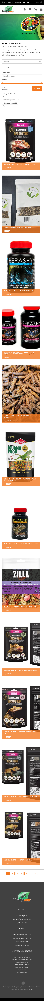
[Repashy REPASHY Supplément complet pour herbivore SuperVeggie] (21, 330)
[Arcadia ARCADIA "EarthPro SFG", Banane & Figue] (21, 647)
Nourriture (13, 46)
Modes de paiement (22, 962)
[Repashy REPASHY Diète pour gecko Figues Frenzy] (21, 520)
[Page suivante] (36, 873)
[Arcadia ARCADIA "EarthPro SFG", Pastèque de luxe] (21, 710)
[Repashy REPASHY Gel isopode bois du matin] (21, 267)
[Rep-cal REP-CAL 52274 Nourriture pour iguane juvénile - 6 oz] (21, 457)
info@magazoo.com (23, 2)
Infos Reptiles (22, 972)
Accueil (4, 46)
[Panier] (35, 9)
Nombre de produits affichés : (10, 103)
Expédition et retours (22, 965)
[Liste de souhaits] (30, 9)
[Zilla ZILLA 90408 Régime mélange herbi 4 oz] (21, 583)
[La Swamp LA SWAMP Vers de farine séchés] (21, 204)
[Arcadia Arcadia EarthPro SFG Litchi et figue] (21, 141)
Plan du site (22, 970)
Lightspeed (29, 989)
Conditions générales (22, 957)
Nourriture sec (22, 46)
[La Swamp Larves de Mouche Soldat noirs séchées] (21, 394)
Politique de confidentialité (22, 960)
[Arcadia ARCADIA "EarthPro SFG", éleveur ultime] (21, 773)
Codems (16, 989)
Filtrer (37, 88)
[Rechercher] (39, 61)
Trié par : (4, 97)
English (37, 2)
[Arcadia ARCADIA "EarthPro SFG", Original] (21, 836)
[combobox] (22, 76)
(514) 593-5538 (8, 2)
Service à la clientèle (22, 967)
